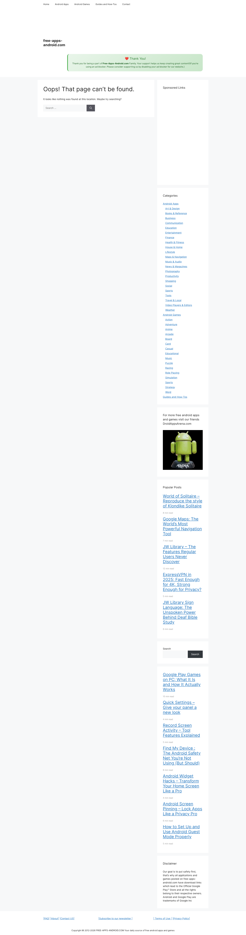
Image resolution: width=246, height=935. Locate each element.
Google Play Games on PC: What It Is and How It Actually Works (182, 682)
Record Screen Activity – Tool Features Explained (181, 730)
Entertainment (173, 232)
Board (168, 339)
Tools (168, 295)
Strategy (170, 387)
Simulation (171, 377)
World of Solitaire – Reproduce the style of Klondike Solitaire (182, 501)
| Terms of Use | (162, 918)
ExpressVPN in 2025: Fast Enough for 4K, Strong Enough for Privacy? (182, 582)
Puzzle (169, 363)
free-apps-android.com (54, 43)
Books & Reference (176, 213)
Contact (126, 4)
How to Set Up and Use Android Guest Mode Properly (181, 831)
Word (168, 392)
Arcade (169, 334)
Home (46, 4)
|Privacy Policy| (181, 918)
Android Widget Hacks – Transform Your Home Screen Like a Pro (181, 783)
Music (168, 358)
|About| (54, 918)
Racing (169, 368)
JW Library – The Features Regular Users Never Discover (179, 554)
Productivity (172, 276)
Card (168, 343)
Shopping (170, 281)
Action (169, 319)
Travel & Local (173, 300)
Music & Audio (173, 261)
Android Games (82, 4)
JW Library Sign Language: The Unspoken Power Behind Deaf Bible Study (180, 612)
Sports (169, 290)
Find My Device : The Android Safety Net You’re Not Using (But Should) (182, 755)
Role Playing (172, 372)
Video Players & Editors (178, 305)
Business (170, 218)
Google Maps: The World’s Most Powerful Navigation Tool (182, 526)
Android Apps (62, 4)
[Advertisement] (135, 31)
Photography (172, 271)
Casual (169, 348)
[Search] (91, 108)
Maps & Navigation (176, 256)
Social (168, 285)
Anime (169, 329)
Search (167, 648)
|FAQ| (46, 918)
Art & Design (172, 208)
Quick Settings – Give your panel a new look (180, 707)
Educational (172, 353)
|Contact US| (67, 918)
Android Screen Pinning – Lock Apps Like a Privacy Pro (182, 808)
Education (171, 227)
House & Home (174, 247)
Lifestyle (170, 252)
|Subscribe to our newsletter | (115, 918)
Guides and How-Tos (106, 4)
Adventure (171, 324)
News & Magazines (176, 266)
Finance (169, 237)
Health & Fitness (174, 242)
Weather (170, 310)
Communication (174, 223)
